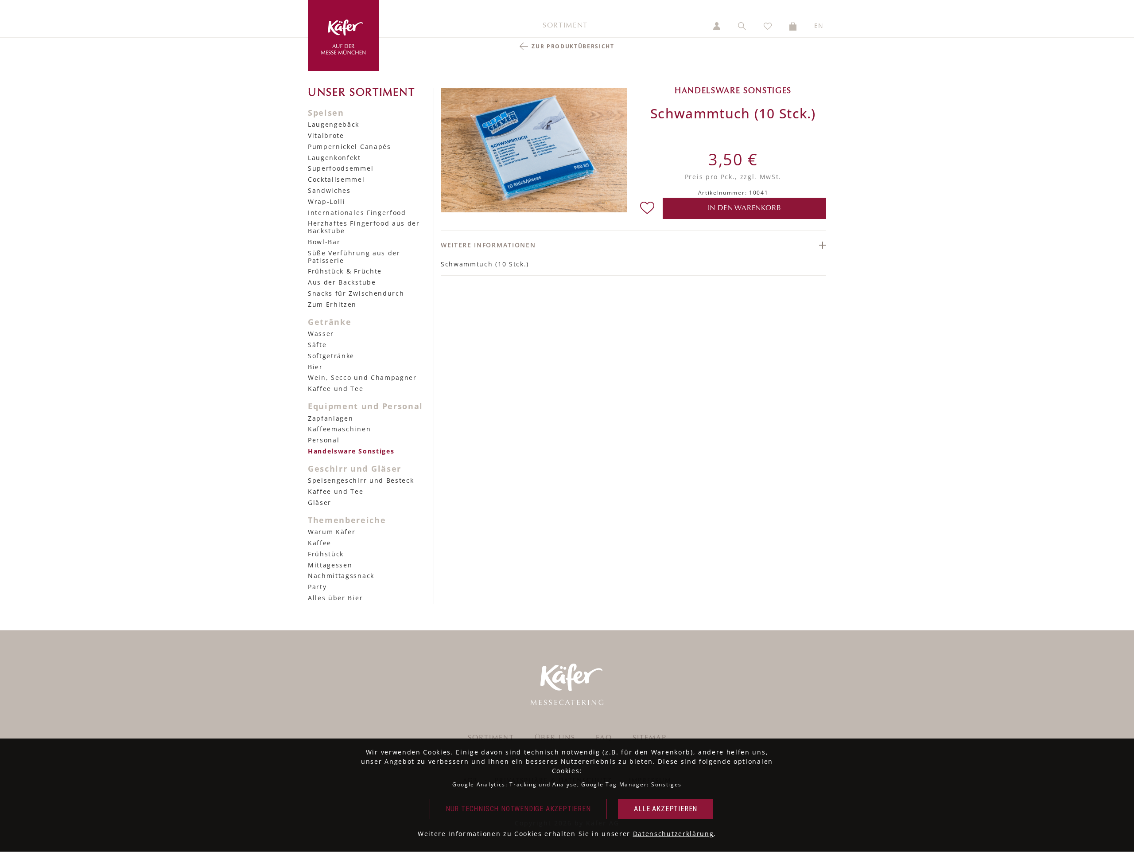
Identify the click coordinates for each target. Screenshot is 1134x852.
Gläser (319, 502)
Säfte (317, 344)
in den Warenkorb (744, 208)
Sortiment (565, 25)
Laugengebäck (333, 124)
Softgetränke (331, 356)
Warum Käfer (331, 532)
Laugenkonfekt (334, 157)
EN (819, 25)
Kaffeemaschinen (339, 429)
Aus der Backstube (342, 282)
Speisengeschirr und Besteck (361, 480)
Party (317, 586)
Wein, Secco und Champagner (362, 377)
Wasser (321, 333)
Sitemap (650, 738)
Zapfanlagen (330, 418)
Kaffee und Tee (336, 388)
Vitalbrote (326, 135)
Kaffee (319, 543)
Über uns (555, 738)
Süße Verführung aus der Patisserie (354, 257)
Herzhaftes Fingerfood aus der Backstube (364, 227)
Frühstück (326, 554)
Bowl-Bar (324, 242)
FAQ (604, 738)
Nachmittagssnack (341, 575)
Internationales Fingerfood (357, 212)
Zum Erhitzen (332, 304)
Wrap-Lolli (327, 201)
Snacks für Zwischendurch (356, 293)
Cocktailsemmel (336, 179)
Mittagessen (330, 565)
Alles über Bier (335, 598)
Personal (323, 440)
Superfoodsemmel (340, 168)
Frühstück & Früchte (345, 271)
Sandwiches (329, 190)
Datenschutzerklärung (673, 833)
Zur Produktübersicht (573, 46)
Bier (315, 367)
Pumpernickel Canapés (349, 146)
